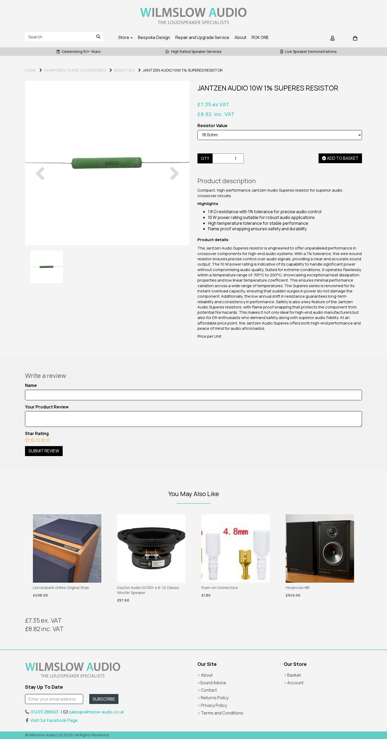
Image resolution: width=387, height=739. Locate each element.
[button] (40, 204)
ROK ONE (260, 37)
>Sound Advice (211, 683)
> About (205, 675)
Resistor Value (212, 125)
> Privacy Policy (212, 705)
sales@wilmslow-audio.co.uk (96, 712)
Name (31, 385)
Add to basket (342, 158)
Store (124, 37)
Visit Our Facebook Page (54, 720)
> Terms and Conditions (220, 713)
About (240, 37)
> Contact (207, 690)
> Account (294, 683)
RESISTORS (124, 70)
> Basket (292, 675)
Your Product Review (47, 407)
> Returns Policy (213, 698)
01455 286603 (44, 712)
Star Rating (37, 433)
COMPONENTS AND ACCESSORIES (75, 70)
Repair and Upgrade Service (202, 37)
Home (30, 70)
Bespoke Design (154, 37)
